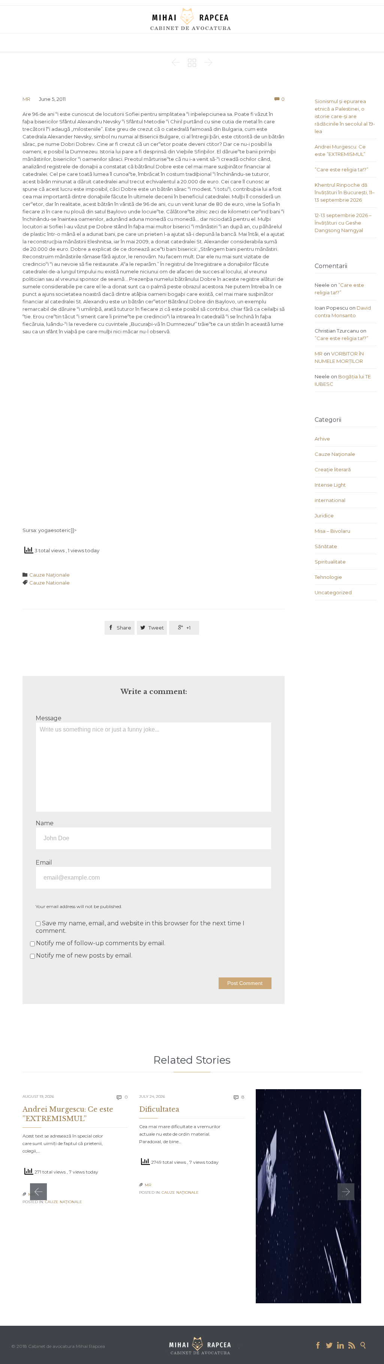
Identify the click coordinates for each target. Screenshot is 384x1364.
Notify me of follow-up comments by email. (100, 943)
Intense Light (330, 485)
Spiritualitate (330, 562)
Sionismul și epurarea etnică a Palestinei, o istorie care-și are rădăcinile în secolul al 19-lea (345, 116)
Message (49, 718)
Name (45, 823)
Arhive (322, 439)
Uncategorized (333, 592)
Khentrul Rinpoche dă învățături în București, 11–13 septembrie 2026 (345, 192)
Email (44, 862)
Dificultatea (159, 1109)
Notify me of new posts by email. (84, 955)
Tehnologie (328, 577)
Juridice (324, 516)
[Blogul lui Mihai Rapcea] (192, 19)
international (330, 500)
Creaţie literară (333, 469)
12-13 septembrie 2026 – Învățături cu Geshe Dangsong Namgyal (343, 222)
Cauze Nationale (49, 583)
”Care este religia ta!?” (341, 169)
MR (26, 99)
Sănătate (326, 546)
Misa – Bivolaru (332, 531)
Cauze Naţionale (49, 575)
